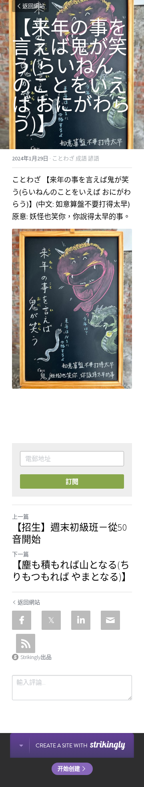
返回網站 (33, 6)
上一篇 (20, 516)
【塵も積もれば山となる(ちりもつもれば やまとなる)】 (71, 571)
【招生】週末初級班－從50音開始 (69, 533)
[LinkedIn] (80, 620)
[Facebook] (21, 620)
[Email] (110, 620)
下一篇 (20, 554)
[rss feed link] (25, 643)
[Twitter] (51, 620)
